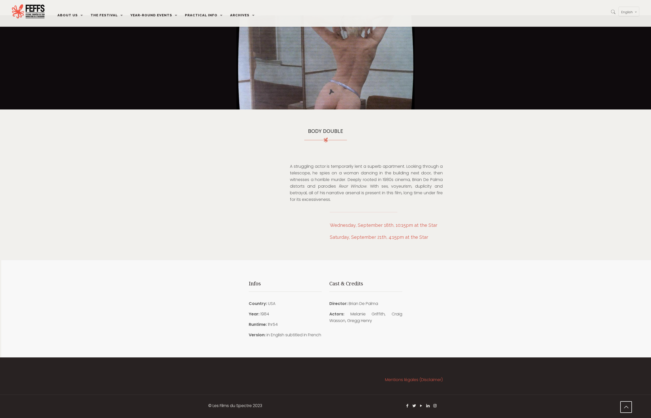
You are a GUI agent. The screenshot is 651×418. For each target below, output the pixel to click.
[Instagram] (435, 405)
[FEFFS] (28, 11)
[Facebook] (407, 405)
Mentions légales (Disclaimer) (414, 380)
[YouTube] (421, 405)
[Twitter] (414, 405)
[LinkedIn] (428, 405)
